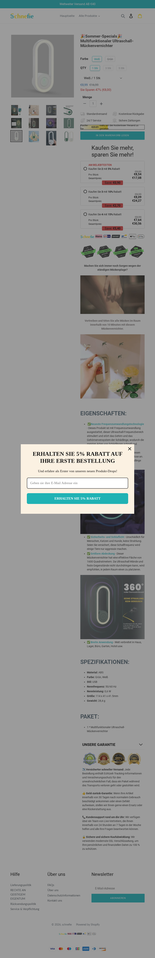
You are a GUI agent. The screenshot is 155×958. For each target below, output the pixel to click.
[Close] (129, 448)
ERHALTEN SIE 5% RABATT (77, 498)
